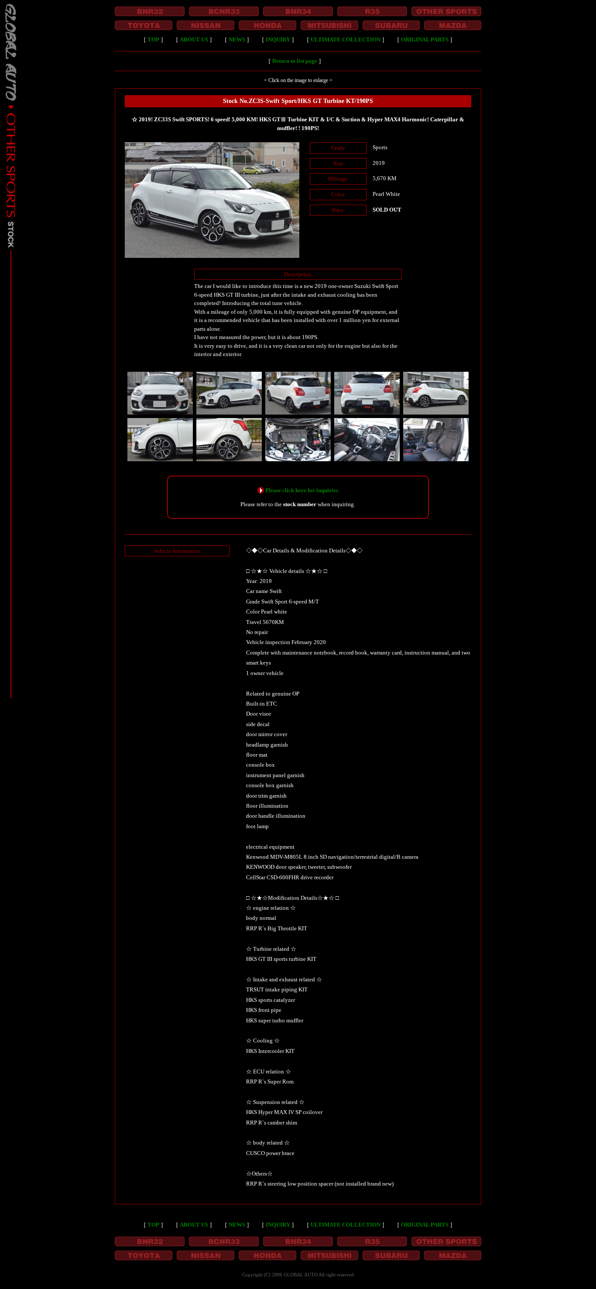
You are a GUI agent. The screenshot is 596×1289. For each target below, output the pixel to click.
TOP (153, 39)
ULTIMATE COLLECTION (345, 39)
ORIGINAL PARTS (425, 39)
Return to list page (294, 61)
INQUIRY (278, 39)
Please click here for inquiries (301, 490)
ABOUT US (194, 39)
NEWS (237, 39)
